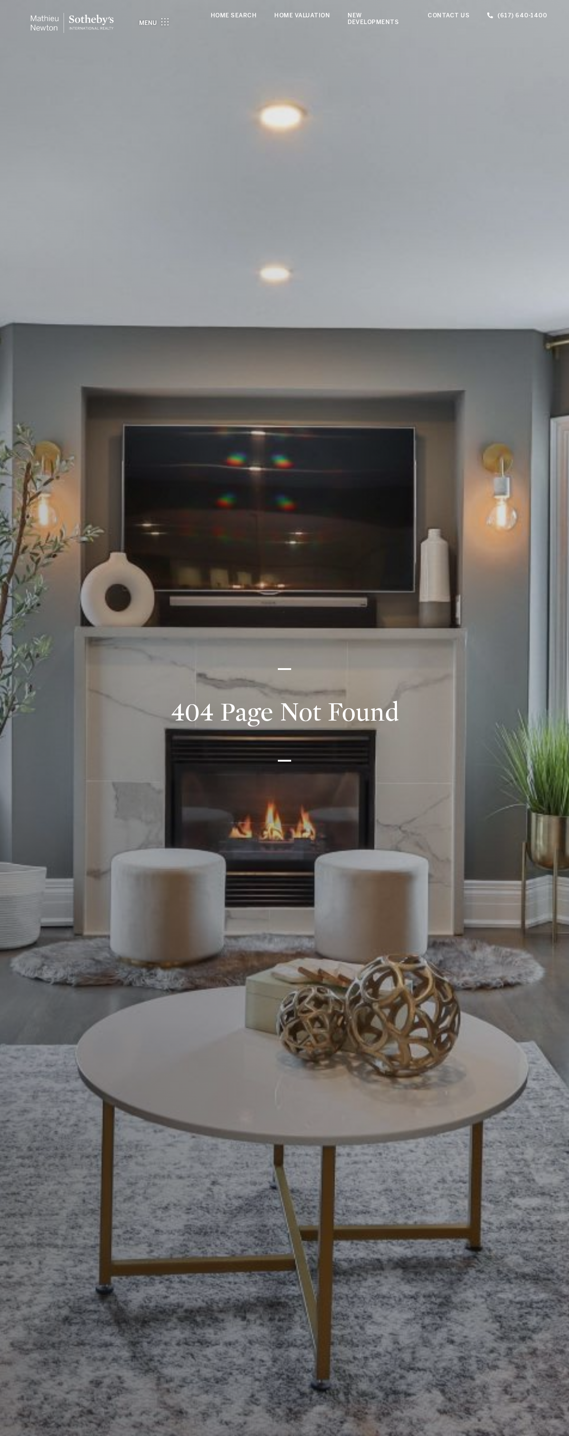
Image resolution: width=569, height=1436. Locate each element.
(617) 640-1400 (522, 15)
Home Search (234, 15)
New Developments (373, 19)
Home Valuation (302, 15)
